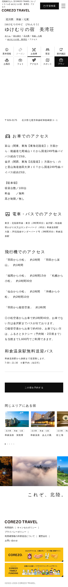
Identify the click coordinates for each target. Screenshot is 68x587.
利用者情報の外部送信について (20, 536)
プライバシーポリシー (15, 532)
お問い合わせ (11, 540)
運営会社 (43, 536)
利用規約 (9, 527)
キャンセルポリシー (26, 527)
